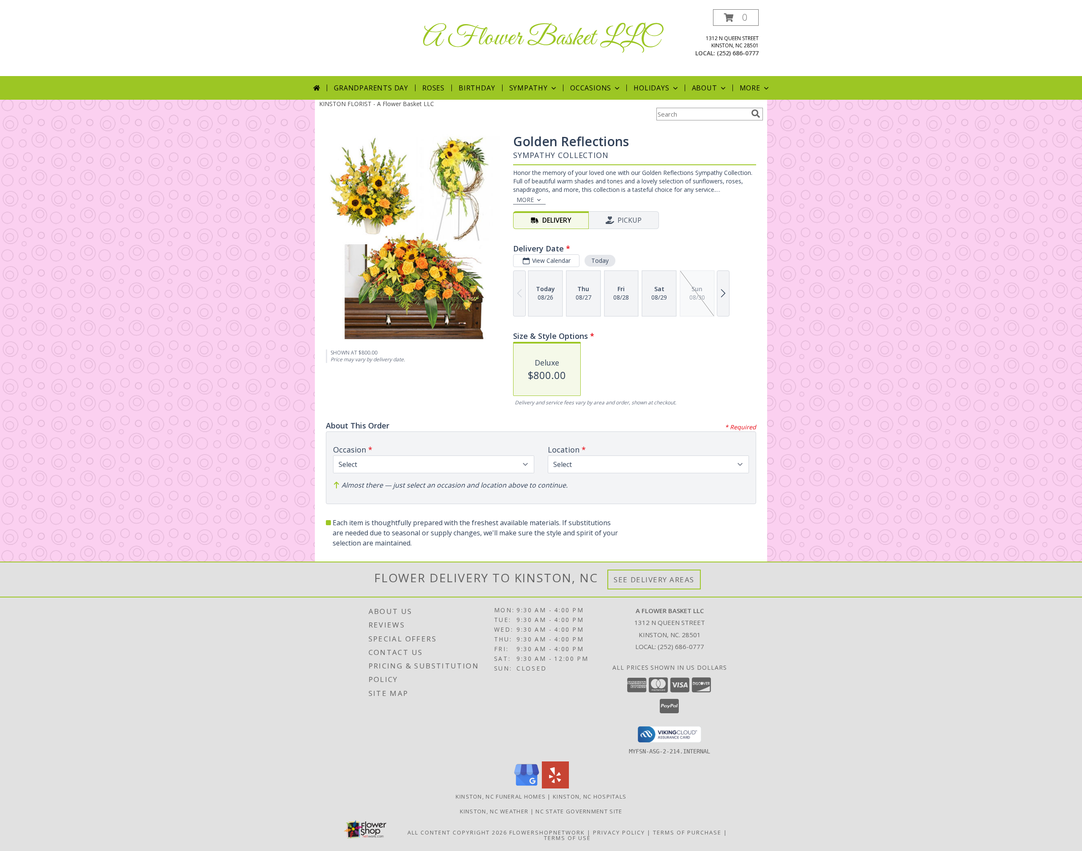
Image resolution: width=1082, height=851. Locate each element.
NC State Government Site (579, 811)
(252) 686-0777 (738, 53)
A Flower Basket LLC (541, 38)
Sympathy (528, 88)
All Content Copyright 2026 (457, 832)
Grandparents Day (371, 88)
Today (600, 260)
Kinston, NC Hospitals (589, 796)
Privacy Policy (619, 832)
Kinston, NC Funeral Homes (501, 796)
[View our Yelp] (555, 786)
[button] (736, 17)
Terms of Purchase (687, 832)
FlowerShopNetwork (547, 832)
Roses (433, 88)
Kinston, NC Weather (494, 811)
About (704, 88)
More (750, 88)
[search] (755, 113)
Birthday (477, 88)
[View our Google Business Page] (526, 786)
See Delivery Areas (654, 579)
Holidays (651, 88)
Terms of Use (567, 838)
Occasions (590, 88)
